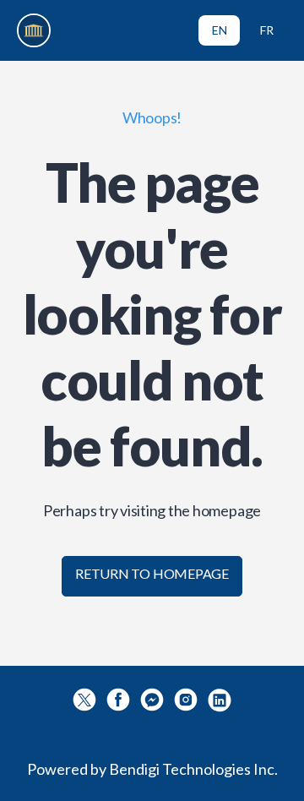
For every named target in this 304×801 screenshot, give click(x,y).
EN (219, 30)
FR (267, 30)
